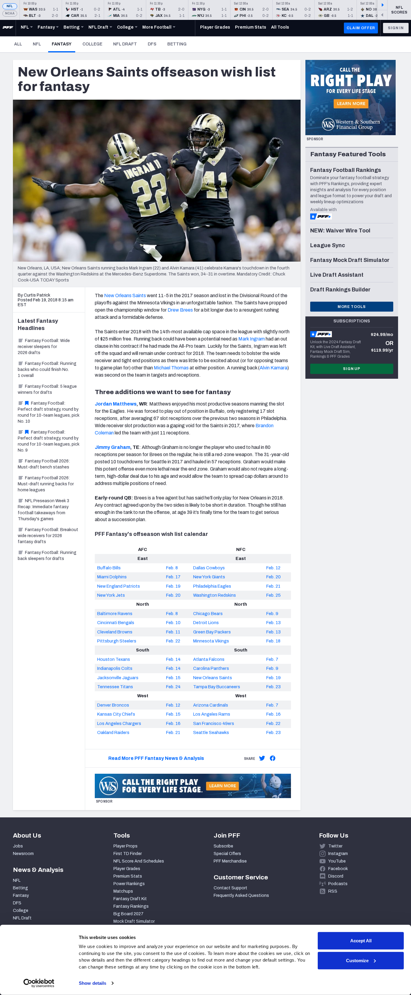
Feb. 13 (273, 622)
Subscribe (223, 846)
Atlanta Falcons (208, 659)
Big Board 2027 (128, 914)
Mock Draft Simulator (134, 921)
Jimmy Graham (112, 447)
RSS (332, 891)
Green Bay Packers (212, 632)
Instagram (338, 853)
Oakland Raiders (113, 732)
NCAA (9, 13)
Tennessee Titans (115, 686)
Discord (335, 876)
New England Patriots (118, 586)
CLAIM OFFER (361, 28)
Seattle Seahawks (211, 732)
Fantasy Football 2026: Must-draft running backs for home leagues (46, 484)
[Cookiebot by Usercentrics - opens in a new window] (39, 983)
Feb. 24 (173, 686)
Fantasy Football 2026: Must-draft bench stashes (44, 464)
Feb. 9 (272, 613)
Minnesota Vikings (211, 641)
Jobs (18, 846)
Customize (357, 960)
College (92, 44)
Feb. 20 (273, 576)
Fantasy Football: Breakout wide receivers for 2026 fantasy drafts (48, 535)
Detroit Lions (206, 622)
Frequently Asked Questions (241, 895)
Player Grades (126, 868)
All (18, 44)
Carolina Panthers (211, 668)
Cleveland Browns (114, 632)
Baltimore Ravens (114, 613)
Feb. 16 (273, 714)
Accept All (361, 940)
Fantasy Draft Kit (130, 899)
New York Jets (111, 595)
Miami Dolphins (112, 576)
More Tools (352, 307)
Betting (177, 44)
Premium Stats (127, 876)
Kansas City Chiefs (116, 714)
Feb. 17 (173, 576)
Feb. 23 (273, 686)
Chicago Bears (208, 613)
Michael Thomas (171, 367)
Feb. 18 (273, 641)
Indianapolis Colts (114, 668)
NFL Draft (125, 44)
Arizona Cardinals (210, 705)
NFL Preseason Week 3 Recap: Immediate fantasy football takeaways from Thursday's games (43, 510)
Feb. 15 (173, 677)
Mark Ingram (251, 338)
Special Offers (227, 853)
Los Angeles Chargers (119, 723)
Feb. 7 (272, 659)
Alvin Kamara (273, 367)
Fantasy (63, 44)
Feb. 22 (173, 641)
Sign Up (351, 369)
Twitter (335, 846)
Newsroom (23, 853)
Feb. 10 (173, 622)
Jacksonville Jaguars (117, 677)
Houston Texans (113, 659)
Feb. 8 (172, 567)
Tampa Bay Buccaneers (216, 686)
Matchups (123, 891)
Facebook (338, 868)
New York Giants (209, 576)
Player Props (125, 846)
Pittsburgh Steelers (116, 641)
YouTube (337, 861)
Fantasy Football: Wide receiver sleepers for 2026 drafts (44, 346)
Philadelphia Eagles (212, 586)
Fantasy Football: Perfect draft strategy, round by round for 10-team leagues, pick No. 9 (48, 441)
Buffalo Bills (109, 567)
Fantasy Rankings (131, 906)
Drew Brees (180, 309)
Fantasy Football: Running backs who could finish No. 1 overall (47, 369)
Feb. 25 (273, 595)
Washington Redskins (214, 595)
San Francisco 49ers (213, 723)
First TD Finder (127, 853)
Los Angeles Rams (211, 714)
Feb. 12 (273, 567)
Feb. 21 (273, 586)
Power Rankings (129, 884)
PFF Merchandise (230, 861)
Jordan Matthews (116, 403)
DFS (152, 44)
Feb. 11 (173, 632)
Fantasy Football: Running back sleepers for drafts (47, 555)
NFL (10, 6)
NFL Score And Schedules (138, 861)
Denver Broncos (113, 705)
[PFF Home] (7, 28)
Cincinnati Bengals (115, 622)
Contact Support (230, 888)
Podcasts (338, 884)
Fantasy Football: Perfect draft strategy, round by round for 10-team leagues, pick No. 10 (48, 412)
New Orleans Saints (125, 295)
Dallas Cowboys (209, 567)
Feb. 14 (173, 659)
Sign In (396, 28)
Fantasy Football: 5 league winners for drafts (47, 389)
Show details (92, 983)
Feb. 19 (173, 586)
